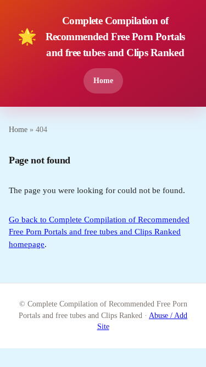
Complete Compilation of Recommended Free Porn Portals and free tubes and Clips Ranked (101, 36)
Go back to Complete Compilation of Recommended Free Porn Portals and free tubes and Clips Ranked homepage (99, 232)
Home (103, 80)
